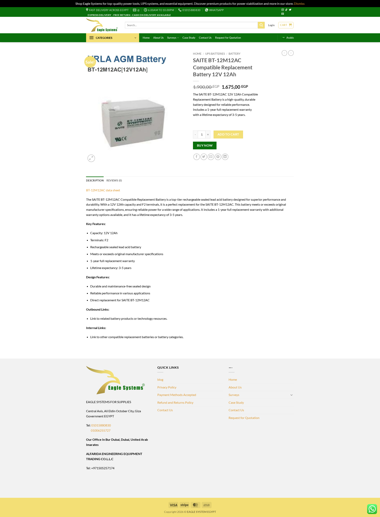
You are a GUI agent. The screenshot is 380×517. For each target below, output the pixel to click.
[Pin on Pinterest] (218, 157)
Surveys (171, 37)
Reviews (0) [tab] (114, 180)
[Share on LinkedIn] (225, 157)
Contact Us (205, 37)
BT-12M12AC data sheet (103, 190)
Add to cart (228, 134)
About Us (158, 37)
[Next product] (284, 53)
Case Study (188, 37)
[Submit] (261, 25)
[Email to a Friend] (211, 157)
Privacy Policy (166, 387)
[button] (271, 25)
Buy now (205, 145)
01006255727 (98, 430)
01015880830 (101, 425)
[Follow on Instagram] (282, 10)
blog (160, 379)
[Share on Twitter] (203, 157)
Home (146, 37)
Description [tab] (95, 180)
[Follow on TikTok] (286, 10)
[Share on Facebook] (196, 157)
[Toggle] (291, 394)
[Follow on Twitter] (290, 10)
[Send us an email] (282, 13)
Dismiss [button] (299, 3)
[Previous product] (291, 53)
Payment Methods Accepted (176, 395)
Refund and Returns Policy (175, 402)
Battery (234, 53)
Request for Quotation (228, 37)
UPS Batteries (215, 53)
